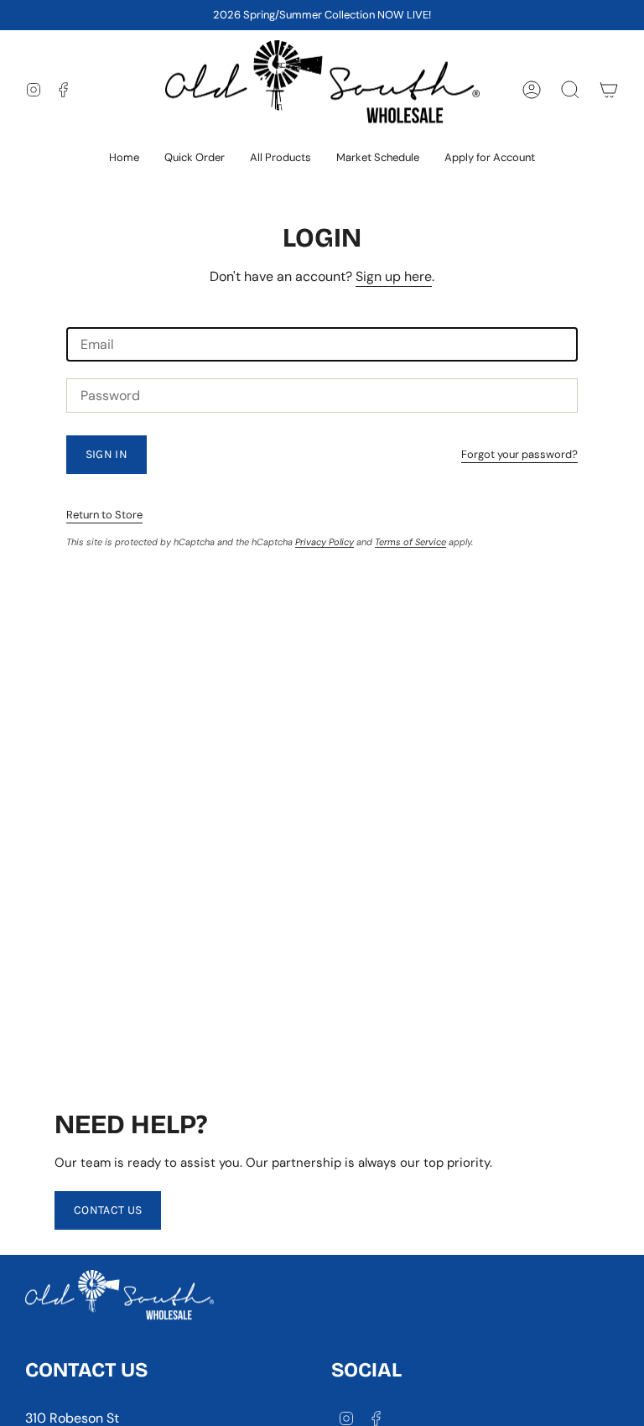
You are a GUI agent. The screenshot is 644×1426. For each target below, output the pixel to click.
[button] (280, 158)
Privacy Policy (324, 542)
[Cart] (608, 89)
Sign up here (394, 276)
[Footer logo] (119, 1299)
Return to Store (104, 514)
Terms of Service (410, 542)
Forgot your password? (519, 454)
